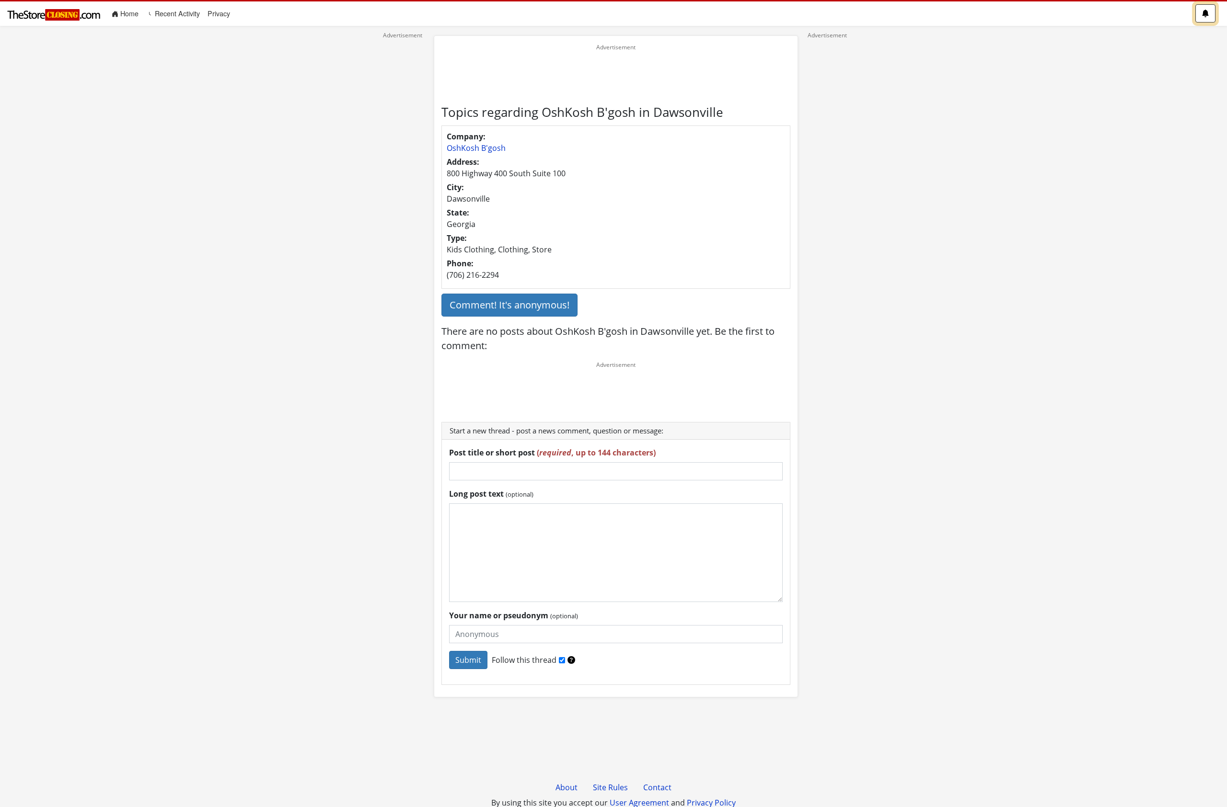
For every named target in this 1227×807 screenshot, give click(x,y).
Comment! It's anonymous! (509, 304)
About (567, 787)
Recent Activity (176, 13)
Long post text (491, 494)
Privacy (219, 13)
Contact (657, 787)
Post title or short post (552, 452)
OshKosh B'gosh (476, 148)
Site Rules (610, 787)
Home (130, 13)
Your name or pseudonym (513, 615)
